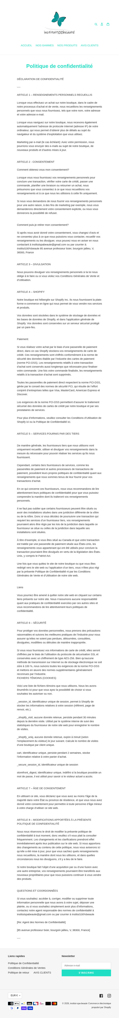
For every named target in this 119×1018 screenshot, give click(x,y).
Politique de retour (18, 972)
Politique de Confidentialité (23, 963)
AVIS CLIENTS (42, 972)
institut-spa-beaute (79, 1003)
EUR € (14, 995)
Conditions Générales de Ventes (26, 967)
